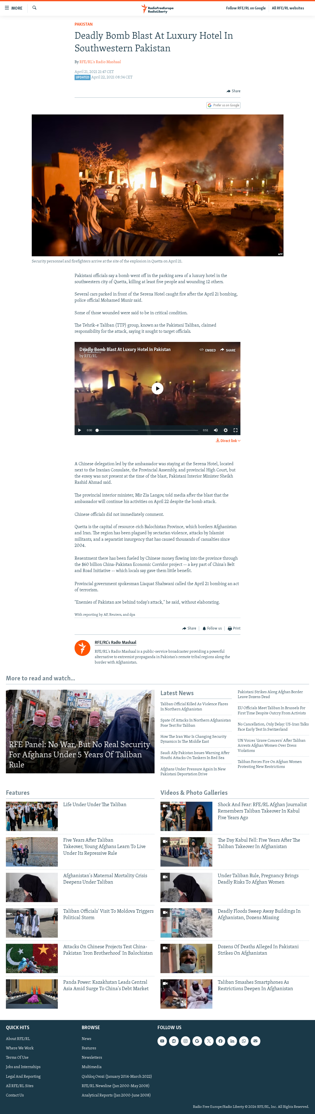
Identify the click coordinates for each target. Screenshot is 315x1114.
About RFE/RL (18, 1039)
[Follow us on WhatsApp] (244, 1041)
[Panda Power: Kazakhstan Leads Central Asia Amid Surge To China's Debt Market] (32, 994)
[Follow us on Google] (197, 1041)
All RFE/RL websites (288, 8)
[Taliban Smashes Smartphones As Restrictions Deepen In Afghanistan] (186, 994)
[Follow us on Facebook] (220, 1041)
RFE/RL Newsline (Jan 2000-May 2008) (116, 1086)
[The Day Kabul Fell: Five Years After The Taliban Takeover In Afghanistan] (186, 852)
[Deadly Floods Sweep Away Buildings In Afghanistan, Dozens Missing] (186, 923)
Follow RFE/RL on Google (246, 8)
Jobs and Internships (23, 1067)
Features (89, 1048)
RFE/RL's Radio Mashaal (100, 62)
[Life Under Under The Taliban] (32, 816)
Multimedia (92, 1067)
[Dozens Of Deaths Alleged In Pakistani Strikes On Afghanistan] (186, 958)
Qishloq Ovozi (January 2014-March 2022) (117, 1076)
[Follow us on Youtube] (162, 1041)
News (86, 1039)
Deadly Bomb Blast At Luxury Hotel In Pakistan (125, 349)
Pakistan (84, 24)
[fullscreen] (235, 430)
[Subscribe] (255, 1041)
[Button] (233, 91)
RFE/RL (90, 356)
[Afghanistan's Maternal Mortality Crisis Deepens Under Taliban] (32, 887)
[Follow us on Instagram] (185, 1041)
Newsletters (92, 1058)
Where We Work (20, 1048)
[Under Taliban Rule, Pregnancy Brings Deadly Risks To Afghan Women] (186, 887)
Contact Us (15, 1095)
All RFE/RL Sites (19, 1086)
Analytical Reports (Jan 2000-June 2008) (116, 1095)
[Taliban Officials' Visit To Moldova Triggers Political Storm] (32, 923)
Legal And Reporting (23, 1076)
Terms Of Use (17, 1058)
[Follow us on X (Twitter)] (209, 1041)
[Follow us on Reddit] (173, 1041)
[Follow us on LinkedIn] (232, 1041)
